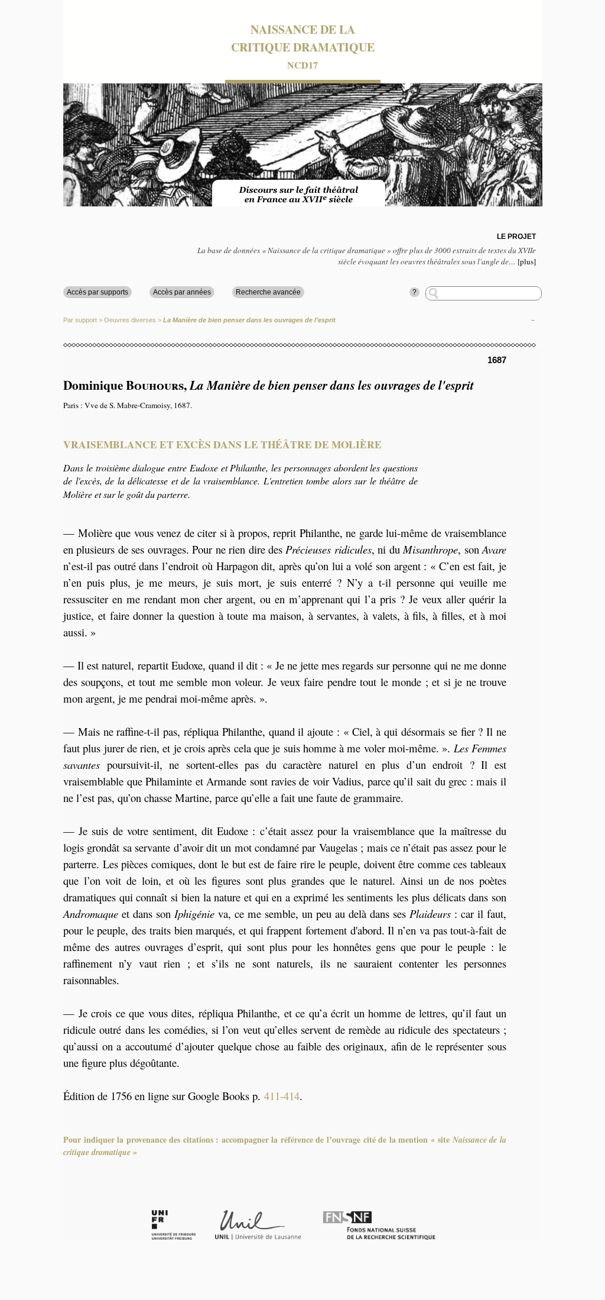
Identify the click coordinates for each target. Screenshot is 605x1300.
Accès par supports (97, 292)
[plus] (527, 261)
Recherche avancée (268, 292)
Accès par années (182, 292)
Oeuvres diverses (130, 320)
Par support (80, 320)
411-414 (282, 1095)
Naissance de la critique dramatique (303, 38)
